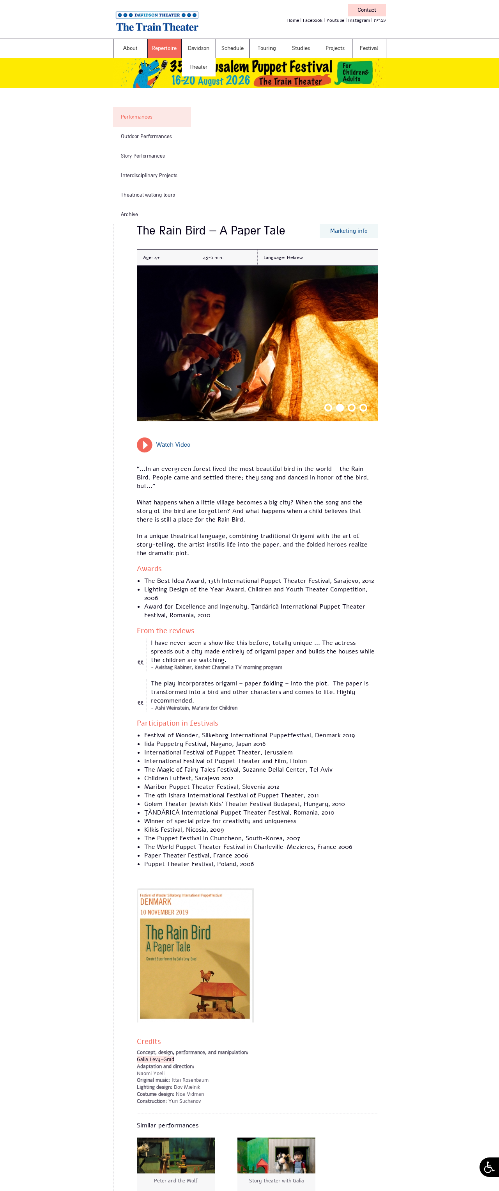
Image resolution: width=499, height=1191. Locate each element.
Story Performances (143, 156)
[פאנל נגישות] (489, 1167)
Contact (366, 10)
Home (293, 20)
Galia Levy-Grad (155, 1059)
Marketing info (349, 230)
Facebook (312, 20)
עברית (380, 20)
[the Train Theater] (167, 32)
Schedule (232, 48)
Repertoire (164, 48)
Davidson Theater (198, 57)
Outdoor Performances (146, 136)
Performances (136, 117)
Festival (369, 48)
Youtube (335, 20)
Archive (129, 214)
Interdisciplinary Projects (149, 175)
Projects (335, 48)
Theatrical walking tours (148, 195)
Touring (267, 48)
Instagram (359, 20)
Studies (301, 48)
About (130, 48)
